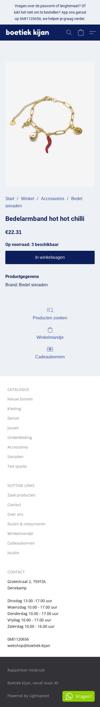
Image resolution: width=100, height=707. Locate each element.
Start (9, 198)
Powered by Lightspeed (28, 695)
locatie (13, 552)
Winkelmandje (50, 337)
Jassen (13, 427)
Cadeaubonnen (50, 357)
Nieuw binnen (20, 399)
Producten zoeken (50, 318)
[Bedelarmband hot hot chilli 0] (50, 124)
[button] (28, 33)
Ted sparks (17, 466)
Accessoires (52, 198)
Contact (14, 504)
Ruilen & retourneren (26, 523)
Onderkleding (19, 437)
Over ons (15, 514)
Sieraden (15, 456)
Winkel (27, 198)
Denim (13, 418)
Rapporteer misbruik (26, 670)
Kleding (14, 408)
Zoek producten (21, 495)
